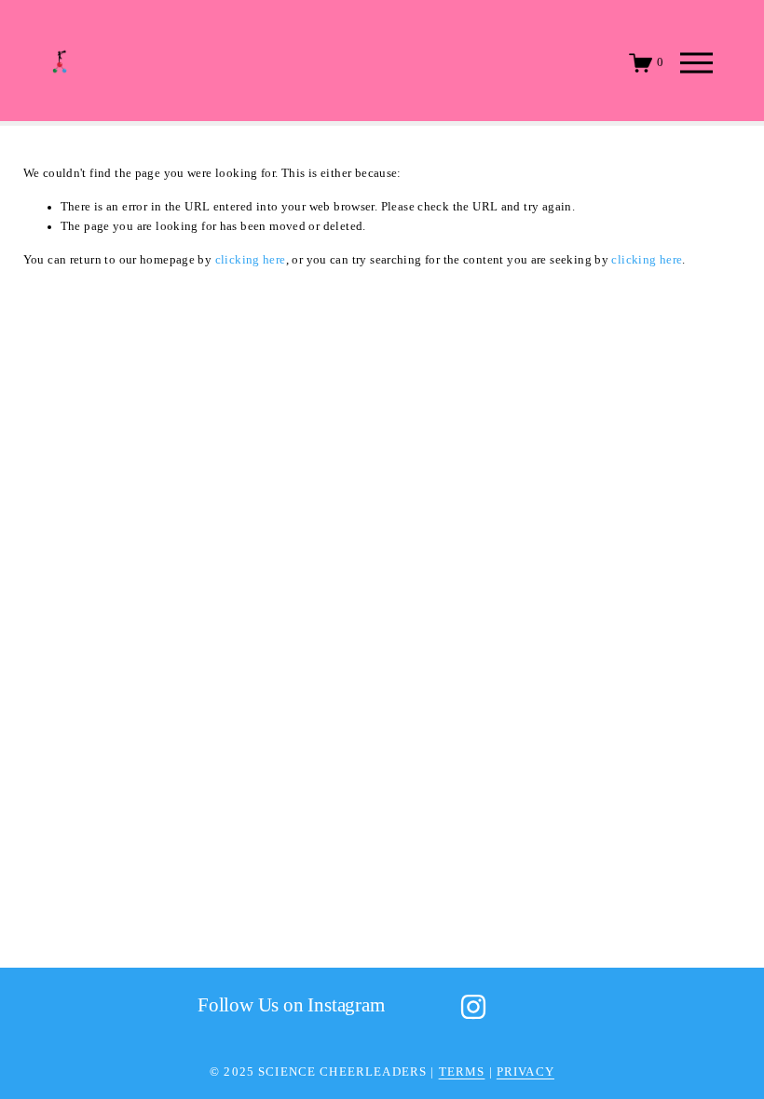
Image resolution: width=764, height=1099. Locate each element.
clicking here (250, 259)
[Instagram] (473, 1007)
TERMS (462, 1072)
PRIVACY (525, 1072)
